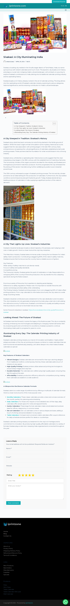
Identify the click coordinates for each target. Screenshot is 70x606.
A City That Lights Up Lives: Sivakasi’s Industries (30, 128)
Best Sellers (7, 568)
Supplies (6, 572)
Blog (28, 61)
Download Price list (59, 1)
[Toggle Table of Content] (53, 123)
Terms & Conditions (10, 555)
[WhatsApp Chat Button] (65, 602)
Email (8, 457)
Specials (6, 574)
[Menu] (66, 10)
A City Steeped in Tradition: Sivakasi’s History (29, 126)
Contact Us (7, 536)
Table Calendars (13, 415)
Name (9, 448)
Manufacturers (8, 570)
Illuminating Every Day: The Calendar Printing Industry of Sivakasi (35, 132)
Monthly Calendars (14, 397)
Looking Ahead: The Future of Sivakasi (27, 130)
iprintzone (29, 603)
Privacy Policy (8, 548)
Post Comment (13, 503)
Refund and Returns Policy (12, 553)
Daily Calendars (12, 401)
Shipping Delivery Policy (11, 551)
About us (6, 546)
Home (5, 531)
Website (9, 466)
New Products (8, 565)
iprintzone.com (17, 6)
